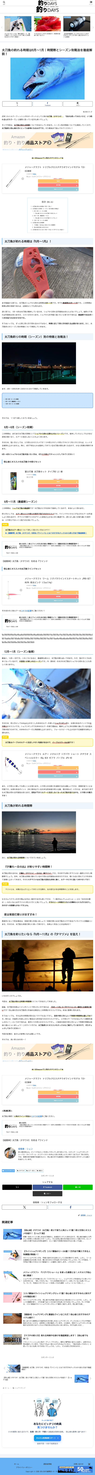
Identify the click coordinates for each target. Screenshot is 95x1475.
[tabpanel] (22, 27)
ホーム (16, 1464)
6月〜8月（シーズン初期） (41, 211)
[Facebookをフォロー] (70, 1207)
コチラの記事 (26, 611)
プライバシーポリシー (24, 1467)
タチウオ (21, 1170)
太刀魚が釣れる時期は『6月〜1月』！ (42, 206)
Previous (2, 27)
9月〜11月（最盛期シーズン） (42, 215)
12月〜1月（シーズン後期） (41, 220)
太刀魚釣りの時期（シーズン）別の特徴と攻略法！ (46, 208)
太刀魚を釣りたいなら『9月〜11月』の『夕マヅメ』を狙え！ (48, 229)
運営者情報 (47, 1464)
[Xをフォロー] (24, 1207)
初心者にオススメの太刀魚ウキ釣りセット (46, 213)
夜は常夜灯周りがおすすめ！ (41, 227)
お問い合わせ (78, 1464)
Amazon (58, 180)
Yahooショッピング (58, 189)
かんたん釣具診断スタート (46, 1438)
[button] (78, 104)
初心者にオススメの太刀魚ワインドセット (46, 218)
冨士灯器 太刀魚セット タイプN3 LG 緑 (44, 472)
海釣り (41, 1170)
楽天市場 (58, 185)
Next (93, 27)
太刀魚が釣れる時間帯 (38, 222)
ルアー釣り (31, 1170)
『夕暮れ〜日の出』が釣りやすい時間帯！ (45, 225)
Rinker (34, 173)
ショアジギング (9, 1170)
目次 (44, 202)
